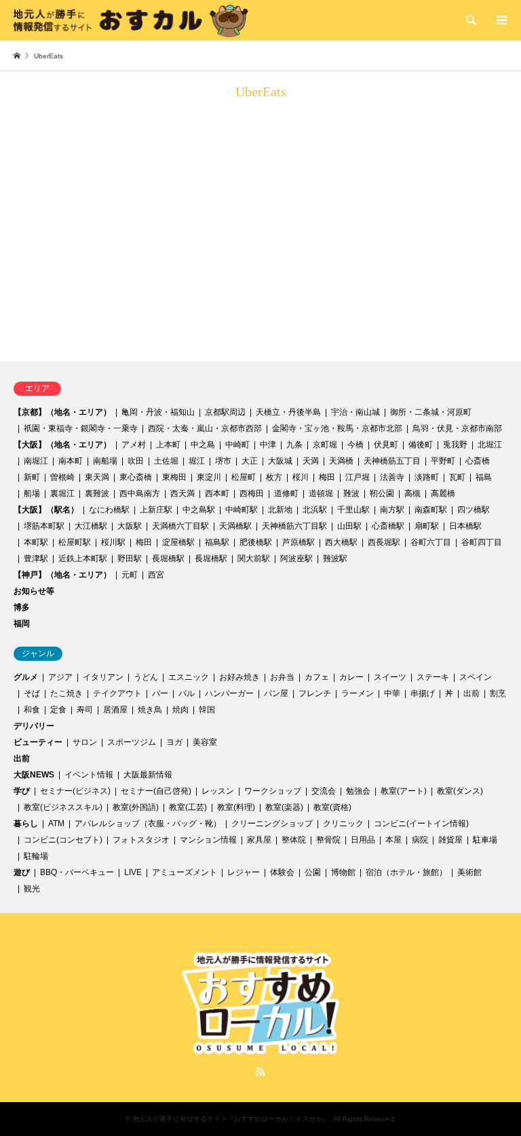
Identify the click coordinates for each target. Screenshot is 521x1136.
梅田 (327, 477)
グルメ (26, 677)
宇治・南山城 (355, 412)
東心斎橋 (135, 477)
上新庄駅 (156, 509)
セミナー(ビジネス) (75, 791)
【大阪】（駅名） (46, 509)
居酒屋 (115, 709)
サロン (85, 742)
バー (160, 693)
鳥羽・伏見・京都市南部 (457, 428)
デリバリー (34, 726)
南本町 (70, 461)
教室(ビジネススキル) (63, 807)
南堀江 (36, 461)
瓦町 (457, 477)
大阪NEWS (34, 774)
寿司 (85, 709)
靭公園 (382, 493)
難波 (351, 493)
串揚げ (422, 693)
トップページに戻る (95, 322)
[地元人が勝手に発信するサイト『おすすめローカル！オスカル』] (131, 20)
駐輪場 (36, 856)
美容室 (205, 742)
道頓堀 (321, 493)
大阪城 (280, 461)
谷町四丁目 (481, 542)
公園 (313, 872)
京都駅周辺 (225, 412)
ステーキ (433, 677)
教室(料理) (236, 807)
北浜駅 (315, 509)
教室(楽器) (284, 807)
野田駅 (129, 558)
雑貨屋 (450, 840)
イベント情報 (88, 774)
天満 (311, 461)
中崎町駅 (241, 509)
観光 (32, 888)
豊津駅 (36, 558)
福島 (484, 477)
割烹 (498, 693)
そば (32, 693)
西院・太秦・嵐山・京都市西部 (205, 428)
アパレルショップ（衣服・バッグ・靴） (148, 823)
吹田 (136, 461)
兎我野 (455, 444)
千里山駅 (353, 509)
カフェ (317, 677)
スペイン (475, 677)
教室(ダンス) (460, 791)
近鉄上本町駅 (82, 558)
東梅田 (174, 477)
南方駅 (392, 509)
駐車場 (485, 840)
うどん (146, 677)
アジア (60, 677)
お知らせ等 (34, 591)
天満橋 (341, 461)
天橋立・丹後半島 (288, 412)
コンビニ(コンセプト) (63, 840)
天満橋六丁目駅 (180, 526)
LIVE (133, 872)
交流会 (323, 791)
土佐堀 (166, 461)
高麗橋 (443, 493)
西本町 (217, 493)
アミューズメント (184, 872)
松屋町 (243, 477)
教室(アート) (404, 791)
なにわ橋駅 (109, 509)
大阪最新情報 (147, 774)
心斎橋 (477, 461)
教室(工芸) (188, 807)
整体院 (294, 840)
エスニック (188, 677)
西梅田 (251, 493)
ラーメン (357, 693)
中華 (392, 693)
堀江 (197, 461)
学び (22, 791)
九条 (294, 444)
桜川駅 (113, 542)
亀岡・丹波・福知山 (158, 412)
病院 (420, 840)
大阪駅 (129, 526)
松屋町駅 (74, 542)
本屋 (393, 840)
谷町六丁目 (430, 542)
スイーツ (390, 677)
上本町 (168, 444)
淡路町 (426, 477)
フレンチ (314, 693)
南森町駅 (430, 509)
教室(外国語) (136, 807)
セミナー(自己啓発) (156, 791)
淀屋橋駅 (178, 542)
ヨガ (174, 742)
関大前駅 (253, 558)
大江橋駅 (91, 526)
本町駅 (36, 542)
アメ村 (133, 444)
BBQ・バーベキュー (77, 872)
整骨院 (328, 840)
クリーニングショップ (272, 823)
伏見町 (386, 444)
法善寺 (392, 477)
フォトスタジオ (141, 840)
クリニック (343, 823)
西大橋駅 (341, 542)
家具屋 (259, 840)
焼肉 (180, 709)
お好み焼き (239, 677)
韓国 (207, 709)
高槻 (412, 493)
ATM (56, 823)
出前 (471, 693)
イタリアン (103, 677)
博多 (22, 607)
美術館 (469, 872)
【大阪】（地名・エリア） (62, 444)
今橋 (355, 444)
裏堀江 (62, 493)
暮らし (26, 823)
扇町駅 (426, 526)
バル (186, 693)
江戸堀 (357, 477)
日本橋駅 (465, 526)
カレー (351, 677)
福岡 (22, 623)
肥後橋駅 (255, 542)
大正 (250, 461)
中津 (268, 444)
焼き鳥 (150, 709)
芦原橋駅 (298, 542)
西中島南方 (139, 493)
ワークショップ (272, 791)
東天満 (97, 477)
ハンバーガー (229, 693)
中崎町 (237, 444)
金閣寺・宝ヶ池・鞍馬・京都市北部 (337, 428)
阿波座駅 (296, 558)
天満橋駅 (235, 526)
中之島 (203, 444)
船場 (32, 493)
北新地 (280, 509)
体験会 (282, 872)
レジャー (243, 872)
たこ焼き (66, 693)
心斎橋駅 (388, 526)
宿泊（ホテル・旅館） (406, 872)
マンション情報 (208, 840)
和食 (32, 709)
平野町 (443, 461)
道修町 (286, 493)
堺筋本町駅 (44, 526)
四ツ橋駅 (473, 509)
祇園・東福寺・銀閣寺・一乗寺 (81, 428)
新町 (32, 477)
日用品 (363, 840)
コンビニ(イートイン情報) (421, 823)
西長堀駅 (384, 542)
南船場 (105, 461)
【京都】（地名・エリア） (62, 412)
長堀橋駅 (168, 558)
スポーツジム (131, 742)
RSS (260, 1071)
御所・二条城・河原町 (430, 412)
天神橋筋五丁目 (392, 461)
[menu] (500, 20)
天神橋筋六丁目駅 (294, 526)
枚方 (274, 477)
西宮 (156, 575)
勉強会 (358, 791)
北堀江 (490, 444)
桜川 (300, 477)
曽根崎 (62, 477)
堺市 (223, 461)
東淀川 (209, 477)
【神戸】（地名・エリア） (62, 575)
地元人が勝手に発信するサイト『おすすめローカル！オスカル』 (230, 1118)
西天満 (182, 493)
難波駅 (335, 558)
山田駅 (349, 526)
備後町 (420, 444)
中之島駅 (198, 509)
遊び (22, 872)
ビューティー (38, 742)
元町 (129, 575)
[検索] (470, 20)
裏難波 (97, 493)
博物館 (343, 872)
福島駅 (217, 542)
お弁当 (282, 677)
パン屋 (276, 693)
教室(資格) (332, 807)
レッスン (217, 791)
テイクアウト (117, 693)
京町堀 (325, 444)
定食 (58, 709)
